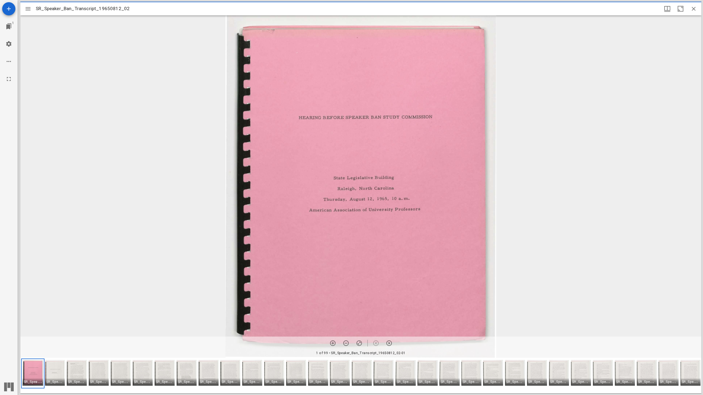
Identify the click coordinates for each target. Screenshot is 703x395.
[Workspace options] (8, 61)
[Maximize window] (680, 8)
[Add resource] (8, 8)
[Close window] (693, 8)
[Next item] (389, 343)
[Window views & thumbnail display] (667, 8)
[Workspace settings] (8, 43)
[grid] (360, 375)
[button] (33, 373)
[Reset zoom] (359, 343)
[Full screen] (8, 79)
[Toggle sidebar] (28, 8)
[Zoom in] (332, 343)
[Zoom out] (346, 343)
